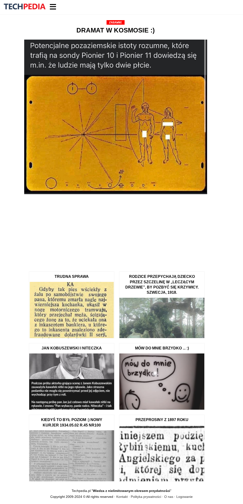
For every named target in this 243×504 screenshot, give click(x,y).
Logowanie (184, 497)
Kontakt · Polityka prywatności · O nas (144, 497)
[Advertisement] (115, 231)
